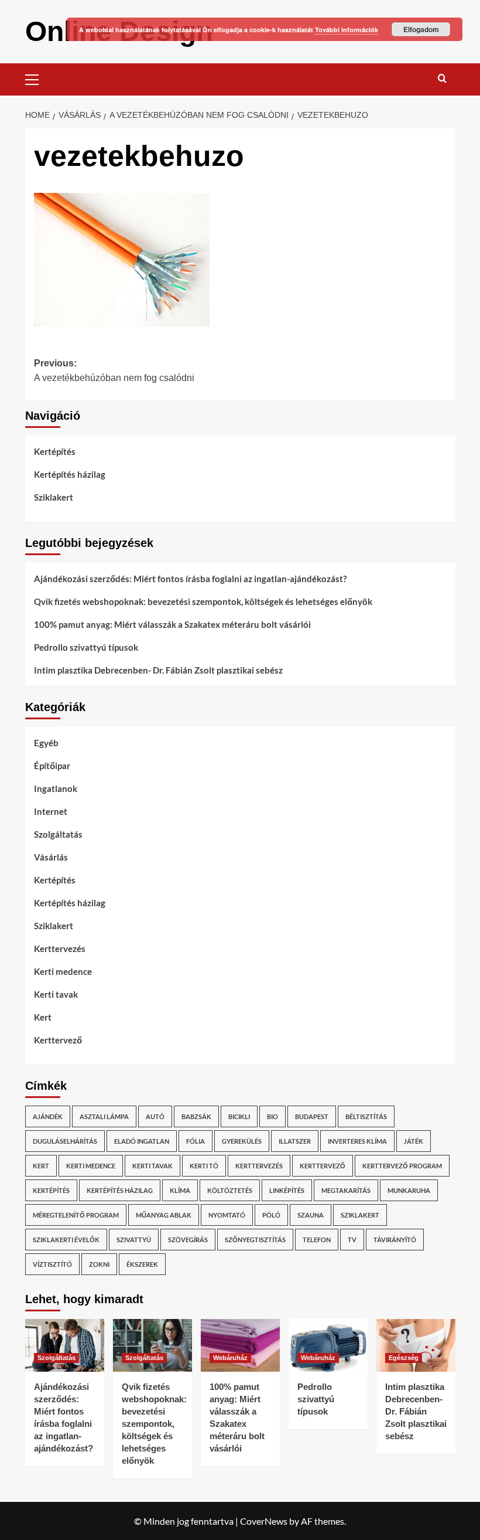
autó (155, 1116)
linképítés (286, 1190)
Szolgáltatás (58, 834)
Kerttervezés (59, 948)
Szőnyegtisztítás (255, 1239)
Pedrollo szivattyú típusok (86, 647)
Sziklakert (53, 497)
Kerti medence (63, 971)
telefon (317, 1239)
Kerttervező (58, 1040)
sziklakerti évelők (66, 1239)
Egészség (404, 1357)
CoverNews (263, 1521)
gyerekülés (242, 1141)
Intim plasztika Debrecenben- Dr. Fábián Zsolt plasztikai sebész (158, 670)
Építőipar (52, 765)
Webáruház (230, 1357)
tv (352, 1239)
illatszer (295, 1141)
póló (271, 1215)
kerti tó (204, 1166)
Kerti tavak (56, 994)
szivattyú (133, 1239)
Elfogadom (421, 29)
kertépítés (51, 1190)
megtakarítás (346, 1190)
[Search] (442, 78)
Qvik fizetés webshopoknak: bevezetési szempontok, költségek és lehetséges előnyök (203, 601)
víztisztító (52, 1264)
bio (272, 1116)
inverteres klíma (357, 1141)
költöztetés (229, 1190)
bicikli (239, 1116)
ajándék (48, 1116)
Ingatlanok (55, 788)
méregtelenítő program (76, 1215)
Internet (50, 811)
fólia (195, 1141)
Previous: (114, 370)
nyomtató (226, 1215)
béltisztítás (366, 1116)
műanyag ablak (163, 1215)
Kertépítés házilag (69, 474)
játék (413, 1141)
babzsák (196, 1116)
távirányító (394, 1239)
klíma (180, 1190)
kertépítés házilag (120, 1190)
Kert (43, 1017)
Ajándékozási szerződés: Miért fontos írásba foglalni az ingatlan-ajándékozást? (190, 578)
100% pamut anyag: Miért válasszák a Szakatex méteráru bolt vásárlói (172, 624)
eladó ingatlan (141, 1141)
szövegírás (188, 1239)
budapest (311, 1116)
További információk (346, 29)
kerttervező (322, 1166)
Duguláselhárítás (65, 1141)
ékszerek (142, 1264)
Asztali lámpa (104, 1116)
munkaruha (409, 1190)
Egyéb (46, 742)
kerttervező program (402, 1166)
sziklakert (360, 1215)
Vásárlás (51, 857)
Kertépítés (55, 451)
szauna (310, 1215)
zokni (99, 1264)
